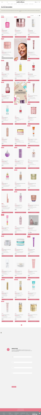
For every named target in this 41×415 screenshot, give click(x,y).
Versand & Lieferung (11, 414)
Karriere (21, 414)
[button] (39, 413)
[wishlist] (38, 2)
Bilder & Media (27, 414)
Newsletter (4, 414)
